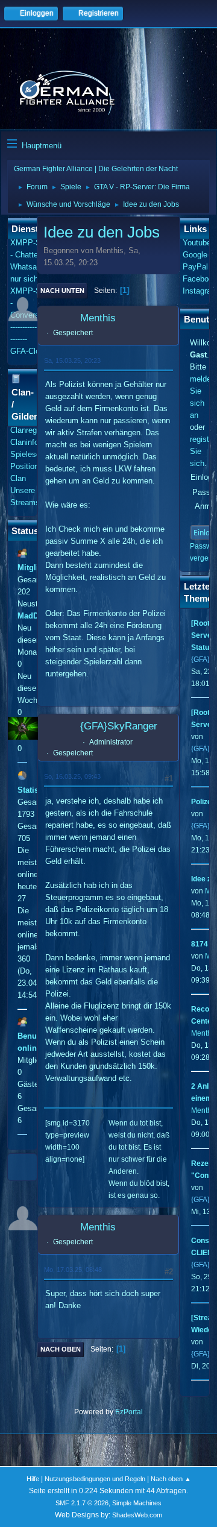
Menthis (98, 318)
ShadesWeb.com (137, 1515)
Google (195, 254)
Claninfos (26, 442)
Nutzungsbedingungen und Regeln (95, 1478)
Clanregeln (28, 430)
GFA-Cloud (29, 351)
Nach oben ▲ (171, 1478)
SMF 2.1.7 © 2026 (81, 1503)
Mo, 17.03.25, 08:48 (73, 1269)
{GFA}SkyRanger (118, 726)
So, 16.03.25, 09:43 (72, 776)
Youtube (197, 242)
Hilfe (33, 1478)
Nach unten (62, 290)
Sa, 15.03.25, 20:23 (72, 360)
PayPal (195, 266)
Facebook (200, 278)
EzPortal (129, 1412)
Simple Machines (137, 1503)
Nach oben (60, 1349)
